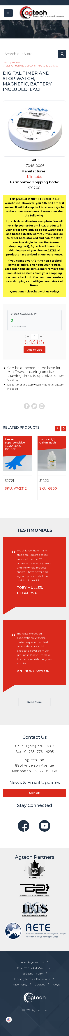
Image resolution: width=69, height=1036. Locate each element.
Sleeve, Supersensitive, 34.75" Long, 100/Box (15, 444)
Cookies (40, 984)
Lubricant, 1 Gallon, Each (47, 441)
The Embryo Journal (31, 962)
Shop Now (17, 62)
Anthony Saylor (33, 671)
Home (6, 62)
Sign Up (34, 792)
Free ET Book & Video (31, 968)
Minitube (34, 177)
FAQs (56, 984)
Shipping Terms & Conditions (31, 979)
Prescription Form (31, 973)
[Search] (62, 54)
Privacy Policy (18, 984)
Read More (34, 702)
